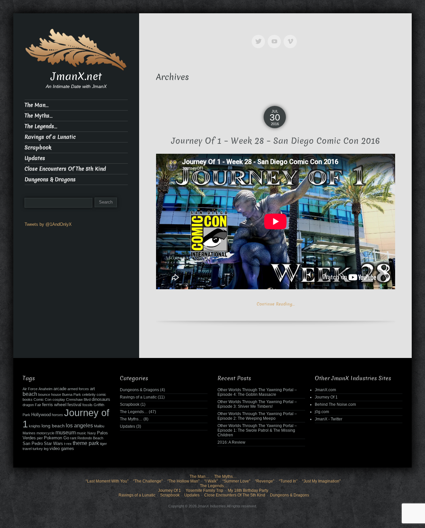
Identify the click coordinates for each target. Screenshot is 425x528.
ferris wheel (54, 404)
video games (61, 448)
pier (40, 438)
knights (35, 426)
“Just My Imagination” (321, 481)
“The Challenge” (148, 481)
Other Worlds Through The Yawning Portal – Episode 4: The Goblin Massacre (257, 392)
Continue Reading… (276, 304)
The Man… (36, 105)
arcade (59, 389)
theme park (86, 443)
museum (65, 432)
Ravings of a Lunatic (50, 136)
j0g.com (322, 411)
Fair (38, 405)
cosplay (58, 399)
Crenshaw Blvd (78, 399)
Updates (35, 158)
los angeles (79, 425)
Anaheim (45, 389)
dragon (28, 405)
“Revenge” (264, 481)
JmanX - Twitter (328, 419)
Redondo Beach (90, 438)
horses (57, 415)
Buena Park (71, 394)
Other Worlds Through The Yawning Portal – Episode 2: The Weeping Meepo (257, 416)
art (92, 389)
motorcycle (45, 433)
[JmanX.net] (76, 48)
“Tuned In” (288, 481)
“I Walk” (211, 481)
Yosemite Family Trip (204, 490)
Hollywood (41, 414)
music (81, 433)
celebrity (89, 394)
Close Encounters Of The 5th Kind (65, 168)
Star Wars (53, 443)
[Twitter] (260, 36)
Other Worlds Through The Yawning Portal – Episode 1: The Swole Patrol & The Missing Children (257, 430)
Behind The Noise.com (335, 404)
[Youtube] (276, 36)
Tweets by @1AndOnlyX (48, 224)
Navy (91, 433)
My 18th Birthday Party (248, 490)
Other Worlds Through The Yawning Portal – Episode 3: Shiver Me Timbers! (257, 404)
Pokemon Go (56, 438)
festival (74, 404)
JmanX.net (76, 76)
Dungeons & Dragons (50, 179)
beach (30, 394)
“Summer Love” (236, 481)
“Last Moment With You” (107, 481)
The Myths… (38, 115)
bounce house (49, 394)
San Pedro (33, 443)
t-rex (68, 444)
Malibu (99, 426)
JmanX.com (325, 390)
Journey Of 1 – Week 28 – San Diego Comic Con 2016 (275, 141)
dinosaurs (101, 399)
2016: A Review (231, 442)
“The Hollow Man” (183, 481)
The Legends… (41, 126)
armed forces (78, 389)
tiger (103, 444)
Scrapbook (38, 147)
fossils (87, 405)
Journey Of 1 (326, 397)
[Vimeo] (291, 36)
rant (73, 438)
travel (27, 449)
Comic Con (42, 399)
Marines (29, 433)
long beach (53, 425)
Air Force (30, 389)
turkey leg (40, 449)
